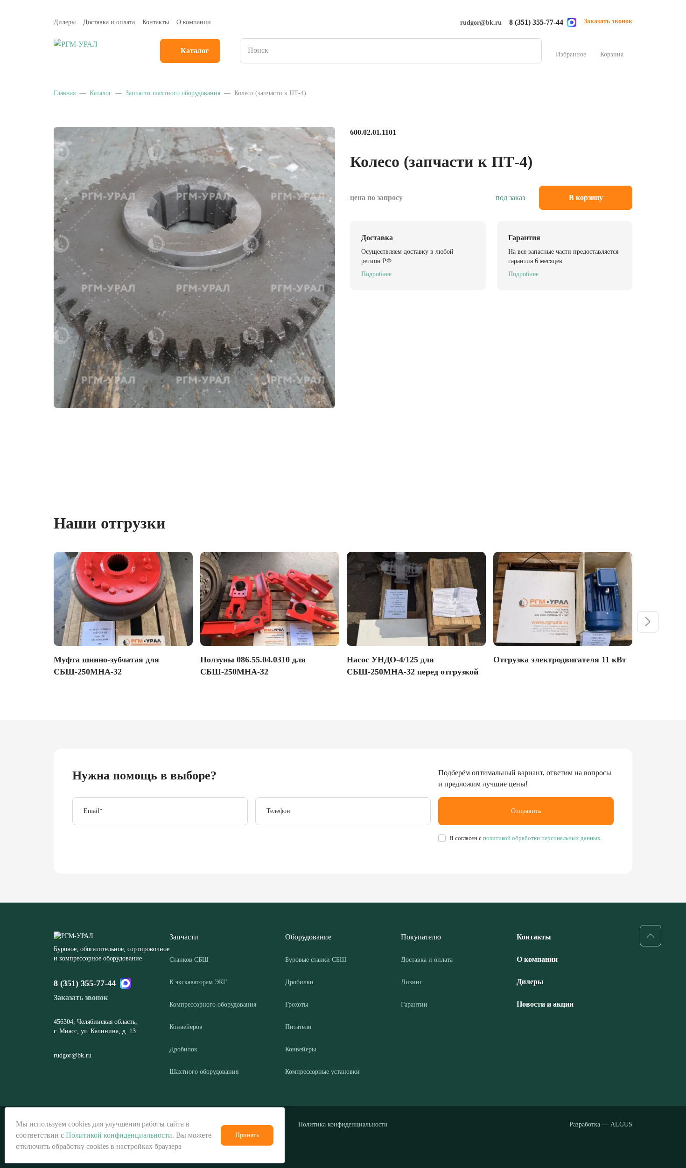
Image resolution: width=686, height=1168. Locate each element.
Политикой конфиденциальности (119, 1135)
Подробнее (376, 274)
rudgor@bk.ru (481, 22)
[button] (647, 622)
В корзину (586, 198)
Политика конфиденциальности (343, 1124)
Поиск (531, 51)
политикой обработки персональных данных (541, 837)
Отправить (526, 810)
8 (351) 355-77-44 (536, 22)
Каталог (195, 51)
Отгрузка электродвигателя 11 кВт (559, 659)
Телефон (278, 810)
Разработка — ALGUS (600, 1124)
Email (93, 810)
